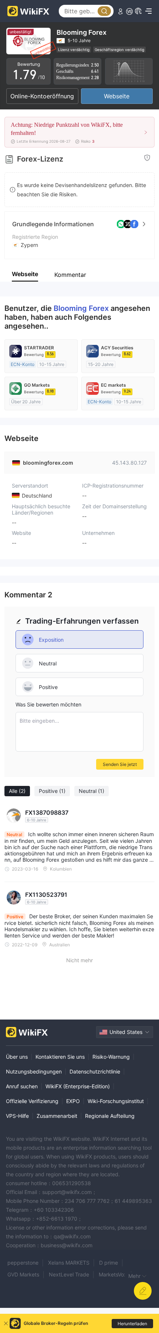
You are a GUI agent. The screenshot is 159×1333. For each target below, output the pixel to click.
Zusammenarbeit (57, 1116)
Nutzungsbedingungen (34, 1071)
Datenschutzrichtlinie (95, 1071)
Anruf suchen (22, 1086)
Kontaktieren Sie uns (60, 1057)
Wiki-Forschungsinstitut (116, 1101)
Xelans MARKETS (68, 1262)
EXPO (73, 1101)
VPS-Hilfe (17, 1116)
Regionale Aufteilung (110, 1116)
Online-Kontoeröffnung (42, 96)
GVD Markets (23, 1274)
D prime (108, 1262)
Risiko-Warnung (111, 1057)
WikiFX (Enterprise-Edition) (77, 1086)
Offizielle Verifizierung (32, 1101)
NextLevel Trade (69, 1274)
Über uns (17, 1057)
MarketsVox (113, 1274)
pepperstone (22, 1262)
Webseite (116, 96)
